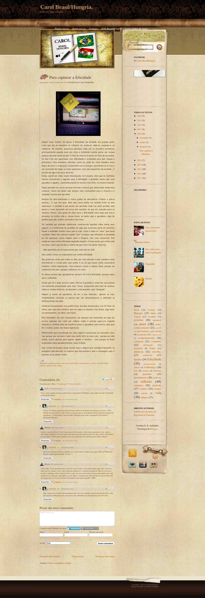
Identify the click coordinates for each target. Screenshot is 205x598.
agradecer (58, 363)
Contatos (93, 28)
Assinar (43, 543)
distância (139, 351)
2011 (139, 177)
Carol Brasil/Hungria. (66, 7)
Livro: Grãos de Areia (136, 28)
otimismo (43, 365)
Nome (42, 532)
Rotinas (148, 278)
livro (136, 370)
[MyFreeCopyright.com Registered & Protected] (147, 414)
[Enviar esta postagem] (42, 360)
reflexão (49, 365)
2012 (139, 173)
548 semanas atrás (56, 388)
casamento (141, 334)
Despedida (150, 263)
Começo (151, 309)
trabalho (144, 393)
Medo (153, 313)
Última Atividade (74, 384)
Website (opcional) (96, 532)
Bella (47, 388)
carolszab (52, 406)
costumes (93, 363)
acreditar (51, 363)
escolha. (156, 351)
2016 (139, 133)
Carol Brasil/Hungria (146, 60)
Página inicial (62, 28)
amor (63, 363)
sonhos (143, 388)
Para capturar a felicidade (70, 77)
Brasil (136, 309)
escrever (147, 355)
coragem (138, 341)
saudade (156, 385)
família (137, 359)
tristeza (59, 365)
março (142, 142)
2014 (139, 164)
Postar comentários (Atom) (59, 562)
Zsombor (152, 316)
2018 (139, 124)
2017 (139, 129)
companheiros (156, 334)
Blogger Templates (137, 586)
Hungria (138, 313)
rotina (54, 365)
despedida (138, 348)
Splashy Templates (152, 586)
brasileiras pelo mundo (151, 331)
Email (66, 532)
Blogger (153, 428)
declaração (148, 344)
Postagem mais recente (50, 556)
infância (137, 367)
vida (158, 392)
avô (135, 331)
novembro (144, 137)
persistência (140, 377)
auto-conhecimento (72, 363)
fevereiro (143, 146)
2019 (139, 120)
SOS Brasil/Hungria (111, 28)
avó (156, 328)
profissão (157, 377)
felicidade (100, 363)
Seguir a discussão (112, 379)
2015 (139, 160)
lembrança (150, 367)
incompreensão (149, 364)
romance (138, 385)
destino (152, 348)
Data (54, 383)
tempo (157, 388)
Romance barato (142, 242)
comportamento (84, 363)
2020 (139, 115)
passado (147, 374)
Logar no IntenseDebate (73, 528)
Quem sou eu (78, 28)
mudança (145, 370)
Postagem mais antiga (105, 556)
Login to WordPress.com (90, 528)
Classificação (62, 384)
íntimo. (106, 363)
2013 (139, 169)
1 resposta (57, 399)
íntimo (144, 397)
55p (58, 406)
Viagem (137, 316)
